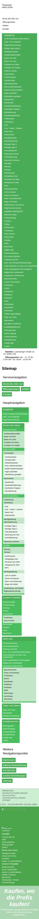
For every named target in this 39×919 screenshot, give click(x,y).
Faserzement (9, 135)
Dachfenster (8, 103)
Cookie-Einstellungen (14, 775)
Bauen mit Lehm (10, 61)
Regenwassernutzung (12, 45)
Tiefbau (7, 224)
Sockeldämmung (10, 157)
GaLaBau (7, 163)
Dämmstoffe (8, 237)
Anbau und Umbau (9, 856)
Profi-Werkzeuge (8, 882)
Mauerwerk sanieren (12, 160)
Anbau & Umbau (10, 71)
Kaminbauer (8, 307)
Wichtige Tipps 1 (10, 144)
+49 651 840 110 (8, 837)
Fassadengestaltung (12, 115)
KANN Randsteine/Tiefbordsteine (16, 39)
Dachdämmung (10, 112)
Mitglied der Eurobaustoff (13, 272)
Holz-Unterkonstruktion (13, 87)
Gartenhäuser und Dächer (14, 205)
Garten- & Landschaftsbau (12, 861)
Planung (7, 166)
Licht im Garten (10, 192)
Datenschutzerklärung (14, 765)
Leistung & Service (11, 260)
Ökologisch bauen (9, 853)
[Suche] (35, 7)
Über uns (9, 250)
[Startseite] (9, 9)
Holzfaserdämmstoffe (12, 55)
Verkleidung (8, 122)
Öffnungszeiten (8, 22)
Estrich (6, 288)
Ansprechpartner (10, 337)
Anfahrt (5, 25)
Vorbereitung (9, 119)
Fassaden (5, 858)
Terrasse (7, 170)
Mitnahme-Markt (10, 215)
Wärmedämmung (10, 141)
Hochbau (7, 221)
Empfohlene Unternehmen (14, 276)
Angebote (9, 35)
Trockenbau (8, 231)
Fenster (16, 880)
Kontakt (5, 29)
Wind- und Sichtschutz (12, 198)
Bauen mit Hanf (10, 58)
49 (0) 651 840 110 (10, 19)
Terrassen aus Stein (11, 179)
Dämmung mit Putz (11, 154)
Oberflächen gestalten (12, 96)
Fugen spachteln (10, 93)
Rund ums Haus (12, 48)
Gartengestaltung (10, 189)
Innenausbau (9, 74)
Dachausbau (9, 100)
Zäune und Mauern (11, 195)
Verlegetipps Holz (11, 176)
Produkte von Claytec (12, 68)
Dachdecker (8, 291)
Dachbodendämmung (12, 106)
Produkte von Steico (12, 64)
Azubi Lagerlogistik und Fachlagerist (18, 269)
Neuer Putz (8, 131)
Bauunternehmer (10, 279)
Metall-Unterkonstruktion (13, 90)
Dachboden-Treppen (12, 109)
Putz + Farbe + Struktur (13, 128)
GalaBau (7, 240)
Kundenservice (12, 327)
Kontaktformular (10, 340)
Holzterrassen (9, 173)
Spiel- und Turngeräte (12, 42)
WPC (6, 186)
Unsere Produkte (13, 211)
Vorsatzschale (9, 80)
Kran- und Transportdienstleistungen (18, 263)
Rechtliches (9, 770)
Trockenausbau (10, 77)
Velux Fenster (9, 234)
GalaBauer (8, 295)
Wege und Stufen (10, 202)
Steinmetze (8, 311)
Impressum (9, 760)
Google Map (9, 343)
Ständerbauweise (10, 84)
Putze (6, 243)
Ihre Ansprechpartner (12, 256)
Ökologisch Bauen (11, 52)
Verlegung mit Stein (11, 182)
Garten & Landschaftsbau (11, 872)
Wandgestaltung (10, 138)
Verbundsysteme (10, 151)
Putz (6, 125)
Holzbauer (8, 298)
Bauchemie (8, 247)
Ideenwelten (8, 320)
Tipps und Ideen (12, 314)
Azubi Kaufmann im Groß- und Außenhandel (20, 266)
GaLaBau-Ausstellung (12, 324)
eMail (4, 840)
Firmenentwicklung (11, 253)
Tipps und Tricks (10, 317)
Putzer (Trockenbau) (12, 282)
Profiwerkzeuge (10, 218)
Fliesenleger (9, 304)
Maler (6, 301)
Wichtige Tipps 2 (10, 147)
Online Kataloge (10, 333)
